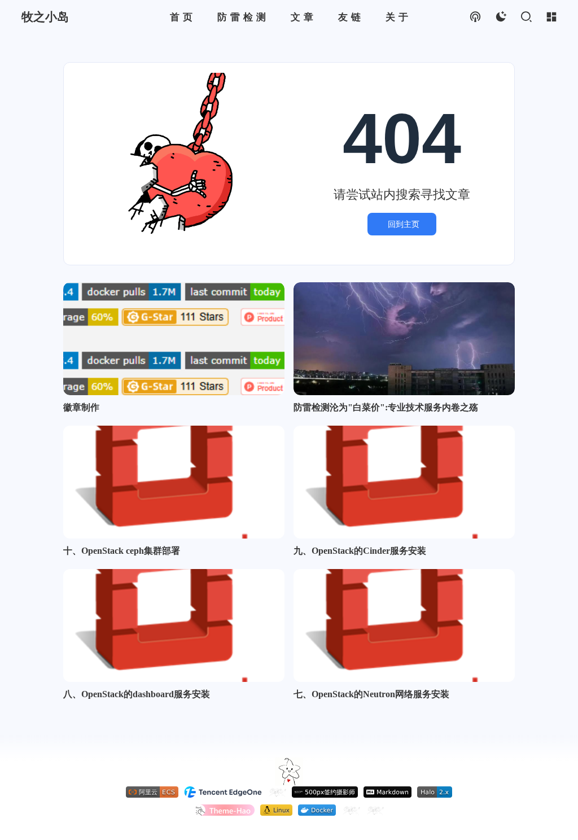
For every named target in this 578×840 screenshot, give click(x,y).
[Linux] (276, 810)
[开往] (277, 792)
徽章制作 (81, 407)
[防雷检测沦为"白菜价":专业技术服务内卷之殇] (404, 338)
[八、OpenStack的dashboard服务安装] (173, 625)
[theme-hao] (224, 810)
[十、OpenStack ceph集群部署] (173, 482)
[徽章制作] (173, 338)
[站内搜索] (526, 17)
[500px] (325, 792)
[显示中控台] (551, 17)
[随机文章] (475, 17)
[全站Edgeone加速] (223, 792)
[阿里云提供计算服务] (152, 792)
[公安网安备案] (375, 810)
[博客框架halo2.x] (434, 792)
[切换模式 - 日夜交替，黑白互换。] (500, 17)
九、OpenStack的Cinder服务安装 (360, 550)
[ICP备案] (350, 810)
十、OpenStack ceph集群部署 (121, 550)
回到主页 (403, 224)
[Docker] (317, 810)
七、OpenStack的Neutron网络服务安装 (371, 694)
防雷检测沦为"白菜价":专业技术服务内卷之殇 (386, 407)
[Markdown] (387, 792)
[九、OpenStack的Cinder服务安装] (404, 482)
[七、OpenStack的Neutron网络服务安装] (404, 625)
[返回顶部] (289, 772)
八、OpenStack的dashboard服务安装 (136, 694)
